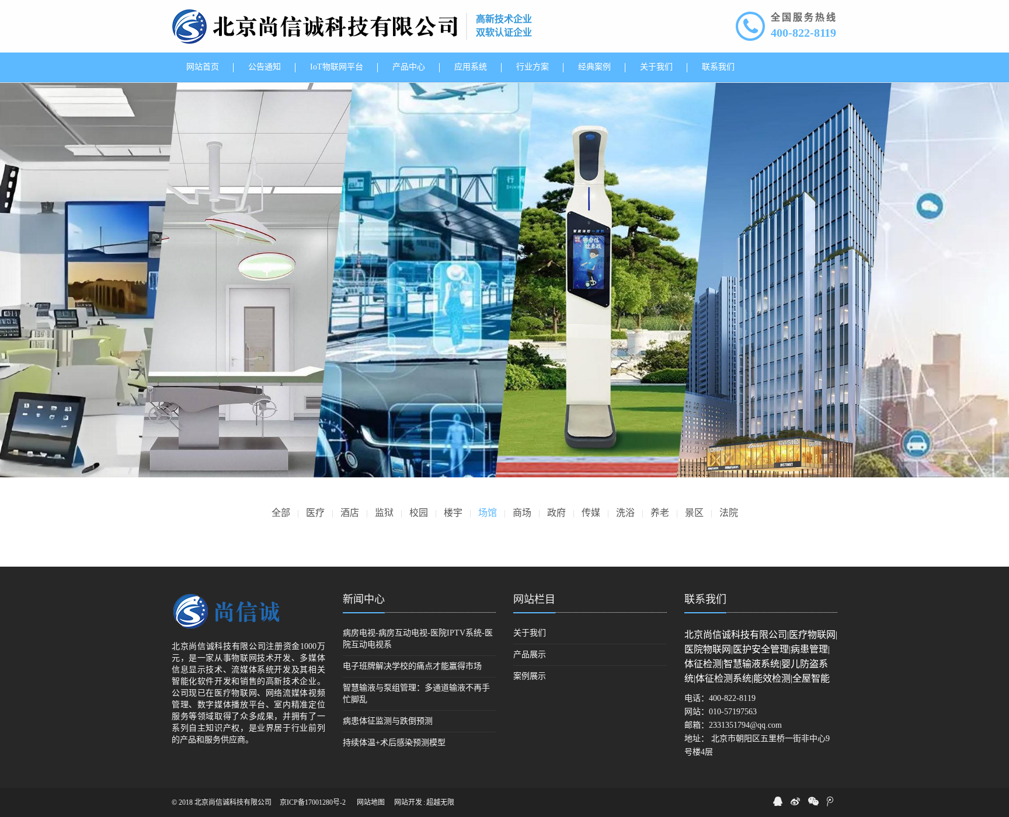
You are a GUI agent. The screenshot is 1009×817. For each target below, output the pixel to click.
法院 (728, 513)
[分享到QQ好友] (777, 801)
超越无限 (440, 802)
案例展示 (529, 676)
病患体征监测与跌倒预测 (388, 721)
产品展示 (529, 654)
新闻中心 (364, 599)
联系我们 (705, 599)
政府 (556, 513)
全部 (281, 513)
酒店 (349, 513)
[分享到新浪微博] (795, 801)
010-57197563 (733, 711)
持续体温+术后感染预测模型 (394, 742)
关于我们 (529, 633)
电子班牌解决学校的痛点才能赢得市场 (412, 666)
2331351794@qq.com (745, 725)
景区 (694, 513)
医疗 (315, 513)
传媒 (591, 513)
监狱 (384, 513)
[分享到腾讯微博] (830, 801)
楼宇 (453, 513)
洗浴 (625, 513)
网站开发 (408, 802)
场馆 (487, 513)
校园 (418, 513)
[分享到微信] (813, 801)
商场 (522, 513)
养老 (659, 513)
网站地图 (371, 802)
